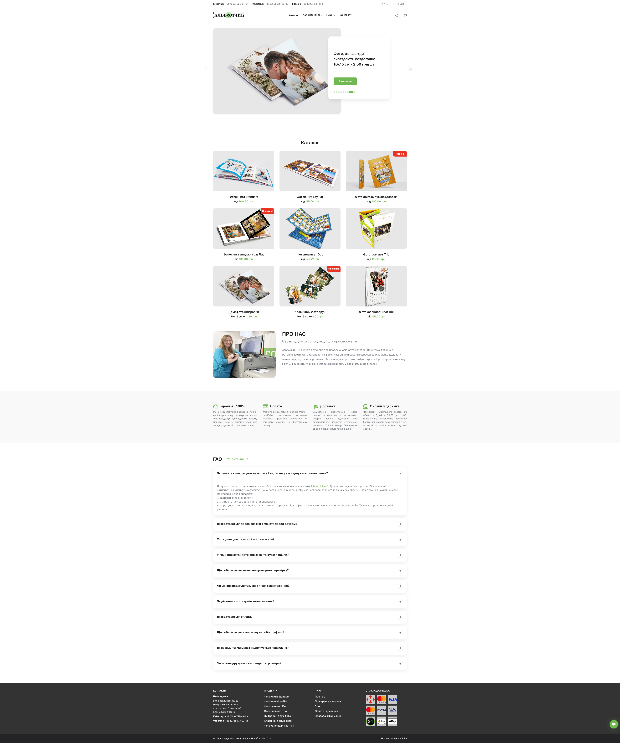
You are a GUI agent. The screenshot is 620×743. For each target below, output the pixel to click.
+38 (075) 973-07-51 (236, 720)
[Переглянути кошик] (405, 15)
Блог (318, 706)
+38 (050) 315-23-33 (276, 4)
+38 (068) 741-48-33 (236, 716)
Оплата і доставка (326, 711)
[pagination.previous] (206, 68)
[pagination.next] (410, 68)
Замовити (345, 81)
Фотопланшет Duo (275, 706)
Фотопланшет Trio (275, 711)
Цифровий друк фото (277, 716)
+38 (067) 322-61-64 (236, 4)
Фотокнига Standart (276, 696)
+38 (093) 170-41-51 (313, 4)
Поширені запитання (328, 701)
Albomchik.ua (319, 486)
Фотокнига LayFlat (275, 701)
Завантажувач (312, 15)
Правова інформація (328, 716)
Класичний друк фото (278, 720)
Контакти (346, 15)
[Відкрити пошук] (396, 15)
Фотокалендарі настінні (279, 725)
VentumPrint (400, 738)
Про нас (320, 696)
